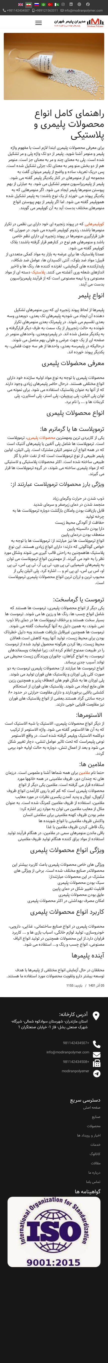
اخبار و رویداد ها (88, 1135)
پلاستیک (38, 272)
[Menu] (38, 22)
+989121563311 (46, 10)
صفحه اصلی (91, 1108)
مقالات (95, 1163)
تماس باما (93, 1182)
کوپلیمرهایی (94, 224)
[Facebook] (88, 5)
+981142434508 (76, 1062)
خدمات (95, 1145)
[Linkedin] (71, 5)
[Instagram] (63, 5)
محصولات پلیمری (41, 437)
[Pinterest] (79, 5)
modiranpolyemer (75, 1071)
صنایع (96, 1117)
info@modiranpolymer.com (84, 10)
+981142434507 (18, 10)
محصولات (93, 1126)
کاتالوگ (95, 1154)
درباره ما (94, 1173)
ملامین (84, 772)
